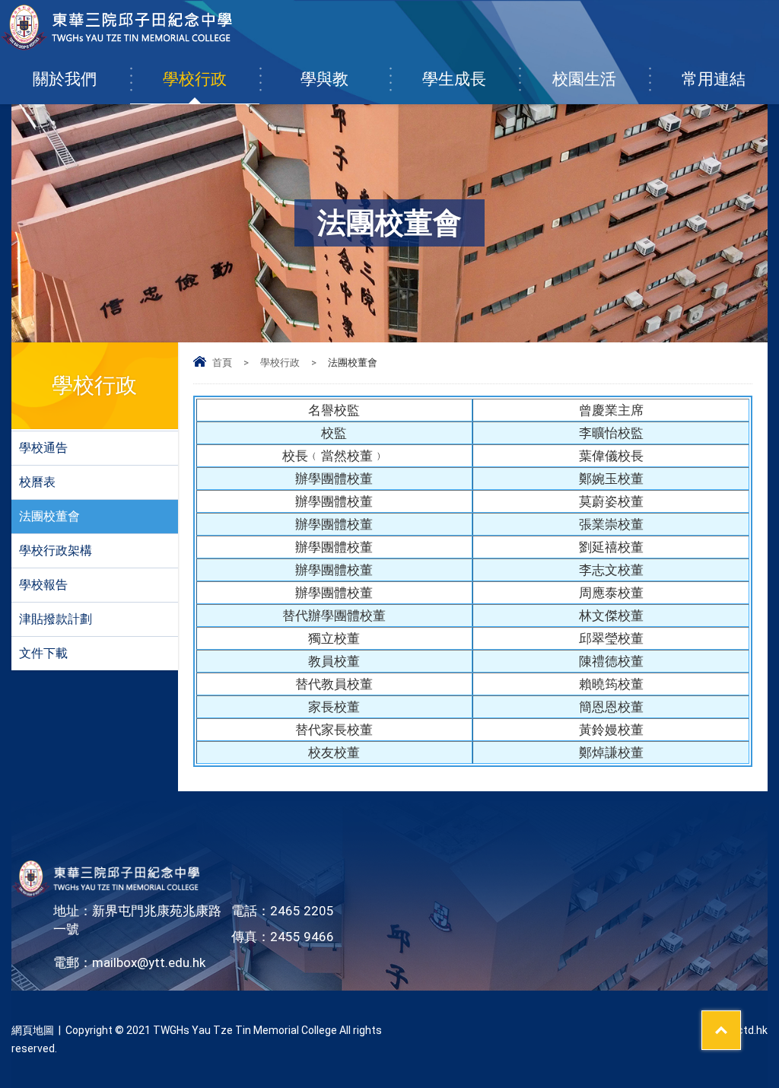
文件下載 (43, 653)
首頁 (222, 362)
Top (740, 1020)
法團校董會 (49, 516)
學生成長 (454, 79)
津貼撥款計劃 (55, 619)
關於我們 (65, 79)
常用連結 (714, 79)
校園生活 (584, 79)
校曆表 (37, 482)
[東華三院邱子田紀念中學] (117, 46)
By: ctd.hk (744, 1030)
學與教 (324, 79)
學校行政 (195, 79)
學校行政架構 (55, 550)
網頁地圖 (32, 1030)
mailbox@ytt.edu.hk (148, 962)
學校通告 (43, 448)
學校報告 (43, 584)
